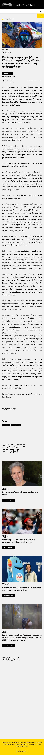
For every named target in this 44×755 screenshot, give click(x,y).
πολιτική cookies (22, 746)
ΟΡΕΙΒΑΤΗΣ (16, 425)
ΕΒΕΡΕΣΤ (6, 425)
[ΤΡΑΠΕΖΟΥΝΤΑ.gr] (18, 4)
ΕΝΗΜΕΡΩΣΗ (7, 73)
